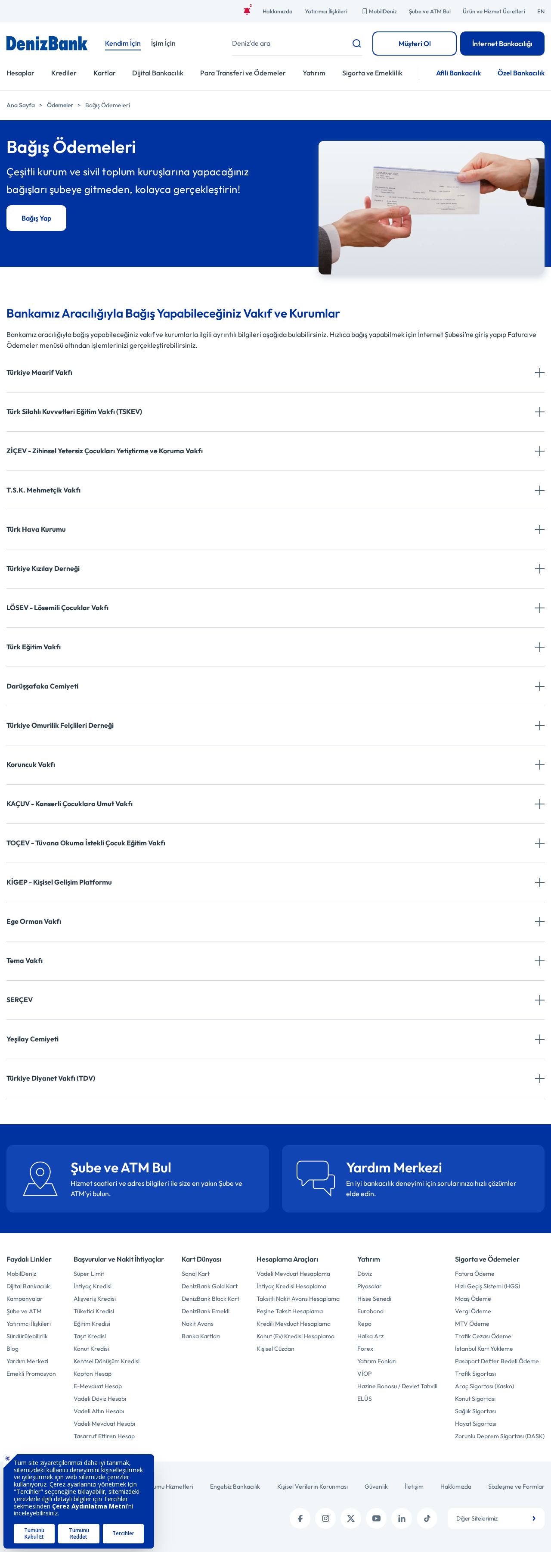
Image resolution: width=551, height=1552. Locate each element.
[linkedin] (401, 1518)
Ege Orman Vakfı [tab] (33, 921)
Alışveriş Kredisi (95, 1299)
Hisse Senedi (374, 1299)
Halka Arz (370, 1336)
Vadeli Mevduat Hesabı (104, 1423)
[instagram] (325, 1518)
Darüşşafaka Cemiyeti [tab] (42, 686)
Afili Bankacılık (458, 73)
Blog (12, 1349)
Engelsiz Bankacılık (235, 1486)
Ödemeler (60, 105)
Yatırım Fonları (376, 1361)
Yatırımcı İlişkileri (326, 11)
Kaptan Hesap (92, 1373)
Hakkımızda (278, 11)
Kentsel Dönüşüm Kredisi (106, 1361)
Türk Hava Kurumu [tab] (36, 529)
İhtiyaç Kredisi (92, 1286)
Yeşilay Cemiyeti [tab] (32, 1039)
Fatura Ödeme (475, 1274)
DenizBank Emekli (205, 1311)
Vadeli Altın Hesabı (99, 1411)
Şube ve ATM (24, 1311)
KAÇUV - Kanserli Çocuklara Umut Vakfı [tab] (69, 803)
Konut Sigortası (475, 1398)
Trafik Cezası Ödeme (483, 1336)
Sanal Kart (196, 1274)
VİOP (364, 1373)
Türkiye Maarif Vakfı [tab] (39, 372)
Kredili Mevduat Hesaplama (294, 1324)
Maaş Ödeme (473, 1299)
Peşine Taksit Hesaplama (290, 1311)
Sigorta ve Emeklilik (372, 73)
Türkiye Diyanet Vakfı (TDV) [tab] (50, 1078)
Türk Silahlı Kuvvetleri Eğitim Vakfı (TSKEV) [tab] (74, 411)
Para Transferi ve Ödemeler (243, 73)
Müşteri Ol (415, 43)
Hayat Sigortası (475, 1423)
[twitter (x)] (351, 1518)
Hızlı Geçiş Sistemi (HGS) (487, 1286)
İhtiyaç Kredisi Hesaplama (291, 1286)
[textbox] (496, 1518)
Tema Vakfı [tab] (24, 960)
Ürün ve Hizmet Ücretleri (494, 11)
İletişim (414, 1486)
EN (541, 11)
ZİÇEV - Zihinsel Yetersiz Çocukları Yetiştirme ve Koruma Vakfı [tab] (104, 450)
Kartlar (104, 73)
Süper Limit (89, 1274)
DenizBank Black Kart (210, 1299)
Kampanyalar (24, 1299)
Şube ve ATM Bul (430, 11)
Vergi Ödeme (473, 1311)
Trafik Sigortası (475, 1373)
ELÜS (364, 1398)
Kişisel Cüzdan (275, 1349)
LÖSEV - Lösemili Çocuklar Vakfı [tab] (57, 607)
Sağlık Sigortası (475, 1411)
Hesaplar (20, 73)
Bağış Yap (36, 218)
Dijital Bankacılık (157, 73)
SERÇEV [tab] (19, 999)
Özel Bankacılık (521, 73)
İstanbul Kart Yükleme (484, 1349)
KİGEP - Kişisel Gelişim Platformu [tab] (59, 882)
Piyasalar (369, 1286)
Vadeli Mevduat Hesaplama (293, 1274)
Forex (365, 1349)
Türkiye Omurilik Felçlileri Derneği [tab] (60, 725)
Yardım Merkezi (27, 1361)
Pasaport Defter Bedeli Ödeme (497, 1361)
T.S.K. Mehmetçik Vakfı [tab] (43, 490)
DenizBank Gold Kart (210, 1286)
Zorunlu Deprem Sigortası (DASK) (500, 1436)
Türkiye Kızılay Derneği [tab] (43, 568)
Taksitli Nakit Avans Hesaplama (298, 1299)
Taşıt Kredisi (90, 1336)
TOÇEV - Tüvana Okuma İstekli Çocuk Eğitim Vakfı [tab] (85, 842)
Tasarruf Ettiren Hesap (104, 1436)
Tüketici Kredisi (94, 1311)
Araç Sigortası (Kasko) (484, 1386)
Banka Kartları (201, 1336)
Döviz (364, 1274)
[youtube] (376, 1518)
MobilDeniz (383, 11)
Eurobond (370, 1311)
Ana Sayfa (20, 105)
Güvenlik (376, 1486)
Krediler (64, 73)
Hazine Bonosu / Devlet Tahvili (397, 1386)
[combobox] (496, 1518)
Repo (364, 1324)
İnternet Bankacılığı (502, 43)
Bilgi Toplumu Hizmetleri (161, 1486)
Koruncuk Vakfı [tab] (30, 764)
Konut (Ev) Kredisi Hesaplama (295, 1336)
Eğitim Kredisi (92, 1324)
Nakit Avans (198, 1324)
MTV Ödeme (472, 1324)
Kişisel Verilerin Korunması (312, 1486)
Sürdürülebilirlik (27, 1336)
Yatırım (314, 73)
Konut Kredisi (91, 1349)
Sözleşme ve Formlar (516, 1486)
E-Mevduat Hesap (98, 1386)
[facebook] (300, 1518)
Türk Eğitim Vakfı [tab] (33, 646)
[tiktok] (427, 1518)
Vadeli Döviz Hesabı (100, 1398)
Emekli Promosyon (31, 1373)
